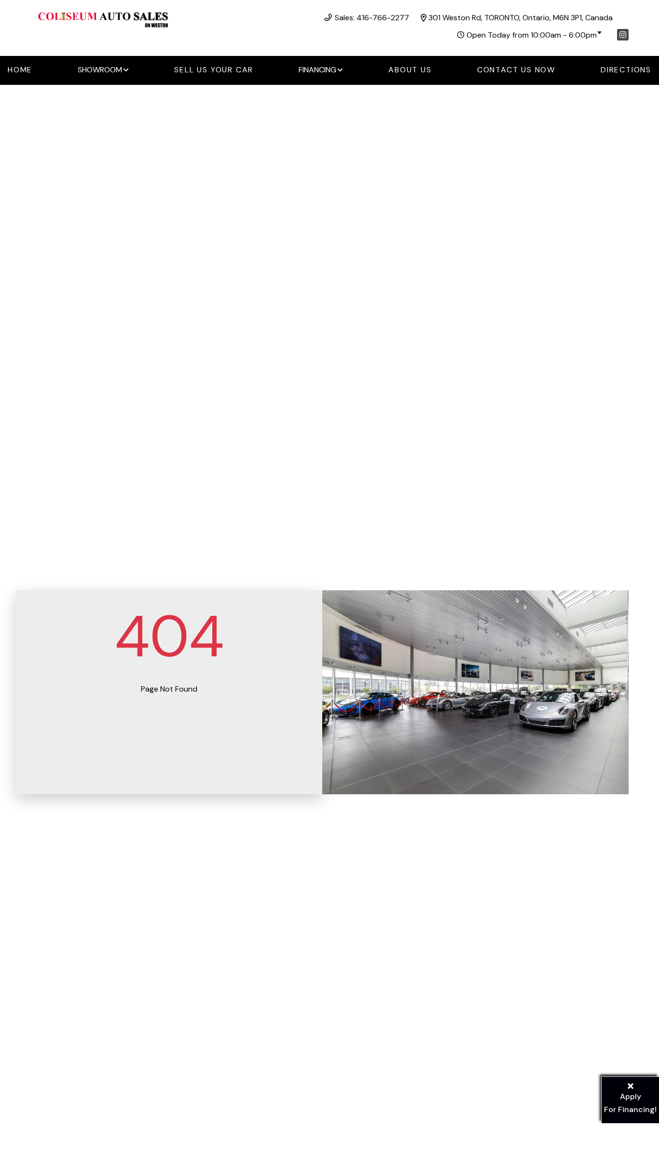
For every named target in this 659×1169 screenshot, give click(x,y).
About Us (409, 70)
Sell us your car (213, 70)
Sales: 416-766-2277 (372, 18)
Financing (317, 70)
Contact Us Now (516, 70)
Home (20, 70)
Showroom (100, 70)
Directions (626, 70)
